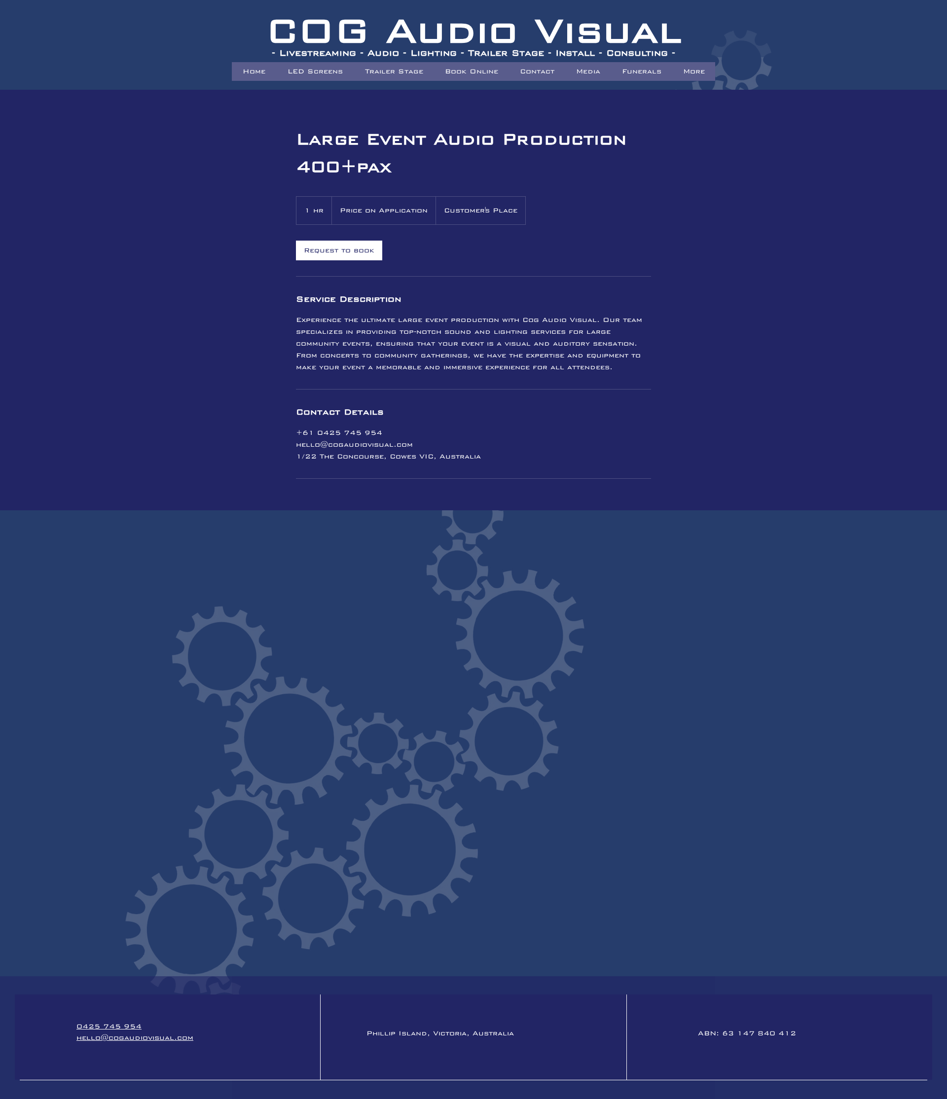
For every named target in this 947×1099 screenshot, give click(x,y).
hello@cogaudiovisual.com (134, 1037)
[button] (641, 71)
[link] (339, 250)
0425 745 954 (109, 1026)
